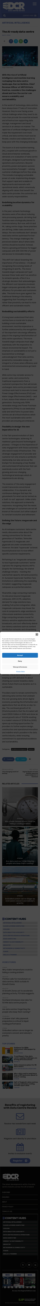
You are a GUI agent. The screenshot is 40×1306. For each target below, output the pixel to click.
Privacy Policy (20, 671)
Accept (20, 655)
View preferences (20, 667)
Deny (20, 661)
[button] (37, 634)
